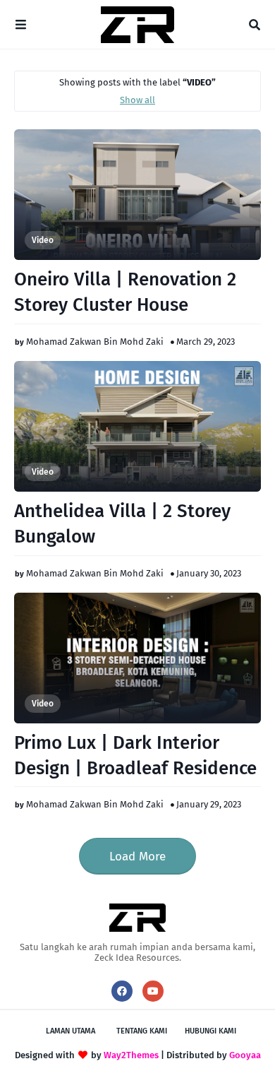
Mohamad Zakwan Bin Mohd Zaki (95, 341)
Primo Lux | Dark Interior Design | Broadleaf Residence (135, 755)
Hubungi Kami (210, 1031)
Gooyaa (245, 1055)
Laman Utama (70, 1031)
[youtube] (153, 991)
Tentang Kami (141, 1031)
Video (43, 240)
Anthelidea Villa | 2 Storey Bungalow (122, 523)
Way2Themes (131, 1055)
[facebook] (122, 991)
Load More (137, 856)
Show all (137, 100)
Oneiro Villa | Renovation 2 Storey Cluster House (125, 292)
